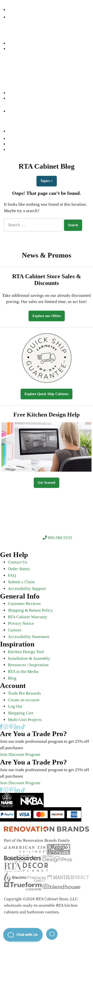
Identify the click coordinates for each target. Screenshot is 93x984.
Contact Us (17, 562)
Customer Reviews (24, 603)
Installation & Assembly (29, 658)
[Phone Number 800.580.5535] (10, 9)
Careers (14, 630)
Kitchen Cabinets (21, 54)
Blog (12, 678)
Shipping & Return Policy (30, 610)
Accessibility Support (27, 588)
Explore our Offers (46, 316)
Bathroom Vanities (23, 60)
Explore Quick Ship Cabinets (46, 394)
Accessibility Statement (28, 636)
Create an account (23, 700)
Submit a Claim (21, 582)
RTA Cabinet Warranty (27, 617)
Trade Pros (17, 87)
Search (13, 48)
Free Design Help (21, 71)
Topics (48, 181)
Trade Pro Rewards (24, 693)
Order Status (19, 568)
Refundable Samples (24, 149)
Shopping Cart (20, 713)
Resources (16, 82)
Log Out (15, 706)
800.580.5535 (59, 537)
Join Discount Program (20, 754)
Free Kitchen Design (24, 144)
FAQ (12, 575)
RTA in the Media (23, 671)
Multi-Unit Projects (25, 719)
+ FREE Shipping (53, 76)
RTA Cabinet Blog (47, 166)
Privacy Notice (21, 623)
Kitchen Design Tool (26, 651)
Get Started (46, 482)
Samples (15, 93)
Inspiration (39, 665)
